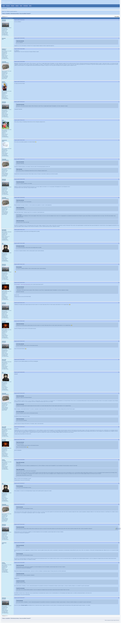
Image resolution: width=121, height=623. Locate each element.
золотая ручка (4, 140)
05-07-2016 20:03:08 (21, 61)
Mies (2, 243)
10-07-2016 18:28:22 (21, 459)
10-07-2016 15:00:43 (21, 359)
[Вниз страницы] (118, 529)
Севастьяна (4, 101)
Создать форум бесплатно (115, 620)
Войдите (8, 11)
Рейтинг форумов (107, 620)
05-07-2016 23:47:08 (21, 179)
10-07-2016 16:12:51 (21, 426)
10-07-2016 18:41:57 (21, 483)
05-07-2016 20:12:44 (21, 81)
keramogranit (4, 229)
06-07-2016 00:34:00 (21, 197)
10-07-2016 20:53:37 (21, 597)
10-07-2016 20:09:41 (21, 542)
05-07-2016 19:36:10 (21, 38)
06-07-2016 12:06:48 (21, 243)
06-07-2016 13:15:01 (21, 264)
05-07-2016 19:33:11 (21, 19)
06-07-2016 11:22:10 (21, 229)
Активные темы (4, 8)
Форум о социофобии (6, 13)
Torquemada (4, 61)
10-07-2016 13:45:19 (21, 282)
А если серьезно (19, 214)
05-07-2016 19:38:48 (21, 48)
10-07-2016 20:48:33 (21, 562)
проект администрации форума (25, 284)
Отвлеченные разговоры (14, 13)
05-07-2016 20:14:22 (21, 101)
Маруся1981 (4, 359)
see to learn (4, 282)
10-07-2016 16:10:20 (21, 393)
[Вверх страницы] (118, 528)
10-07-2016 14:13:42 (21, 302)
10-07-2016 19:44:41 (21, 524)
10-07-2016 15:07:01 (21, 372)
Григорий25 (18, 284)
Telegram (12, 5)
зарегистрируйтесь (14, 11)
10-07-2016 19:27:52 (21, 504)
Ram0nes (3, 81)
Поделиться (16, 19)
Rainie (3, 120)
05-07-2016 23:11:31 (21, 159)
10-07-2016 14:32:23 (21, 341)
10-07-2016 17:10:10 (21, 439)
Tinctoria (3, 459)
